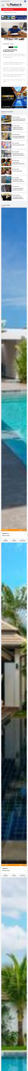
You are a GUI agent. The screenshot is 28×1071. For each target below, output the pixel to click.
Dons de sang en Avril (17, 170)
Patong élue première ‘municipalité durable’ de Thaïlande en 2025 (17, 197)
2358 (12, 43)
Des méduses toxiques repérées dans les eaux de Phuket (18, 179)
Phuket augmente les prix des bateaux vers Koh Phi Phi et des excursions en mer (18, 119)
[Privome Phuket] (14, 97)
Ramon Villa (5, 533)
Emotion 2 (5, 868)
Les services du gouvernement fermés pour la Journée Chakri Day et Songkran (19, 162)
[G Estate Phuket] (14, 17)
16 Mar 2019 (6, 43)
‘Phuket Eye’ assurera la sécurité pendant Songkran (15, 12)
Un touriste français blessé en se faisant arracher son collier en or (18, 136)
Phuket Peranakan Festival (18, 144)
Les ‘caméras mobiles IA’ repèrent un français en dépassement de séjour (17, 188)
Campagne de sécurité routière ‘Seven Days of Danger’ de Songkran (17, 127)
